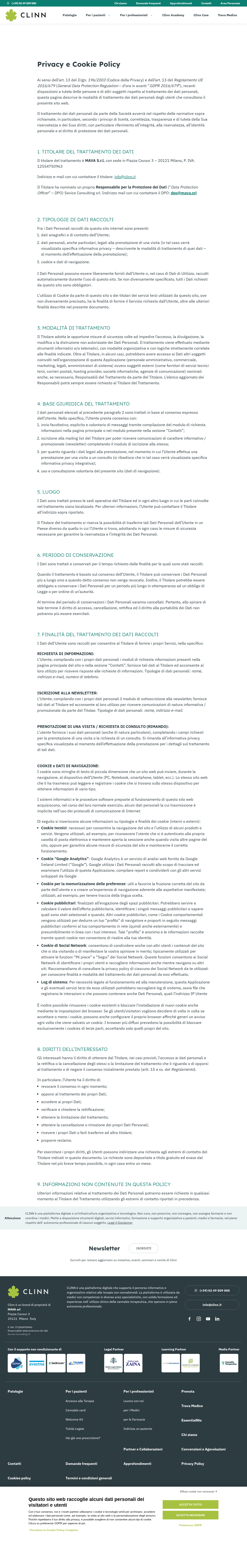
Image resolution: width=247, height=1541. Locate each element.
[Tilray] (76, 1363)
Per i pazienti (95, 15)
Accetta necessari (190, 1515)
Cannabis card (75, 1410)
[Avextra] (36, 1363)
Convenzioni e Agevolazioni (203, 1449)
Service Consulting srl (19, 1334)
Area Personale (230, 3)
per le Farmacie (134, 1419)
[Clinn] (25, 15)
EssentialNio (191, 1420)
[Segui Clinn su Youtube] (208, 1318)
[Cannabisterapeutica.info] (229, 1363)
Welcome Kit (74, 1419)
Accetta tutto (190, 1504)
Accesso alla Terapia (80, 1401)
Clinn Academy (173, 15)
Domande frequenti (148, 3)
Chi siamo (120, 3)
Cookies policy (19, 1478)
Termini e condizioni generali (89, 1478)
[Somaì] (17, 1363)
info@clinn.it (125, 176)
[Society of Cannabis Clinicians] (190, 1363)
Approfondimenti (181, 3)
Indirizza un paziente (138, 1429)
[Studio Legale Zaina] (133, 1363)
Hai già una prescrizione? (83, 1438)
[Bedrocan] (56, 1363)
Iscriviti (143, 1248)
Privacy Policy (192, 1463)
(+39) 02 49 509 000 (24, 3)
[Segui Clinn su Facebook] (189, 1318)
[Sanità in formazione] (171, 1363)
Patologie (70, 15)
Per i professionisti (134, 15)
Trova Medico (227, 15)
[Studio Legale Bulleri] (113, 1363)
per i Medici (132, 1410)
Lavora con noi (134, 1401)
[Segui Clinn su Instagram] (198, 1318)
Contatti (206, 3)
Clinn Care (201, 15)
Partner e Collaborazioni (143, 1449)
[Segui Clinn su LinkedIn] (217, 1318)
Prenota (187, 1391)
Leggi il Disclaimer (120, 1223)
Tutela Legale (75, 1429)
